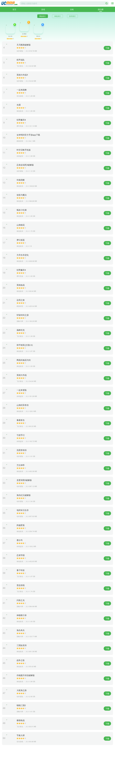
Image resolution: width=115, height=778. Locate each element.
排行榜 (100, 9)
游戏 (43, 9)
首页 (14, 9)
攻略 (72, 9)
